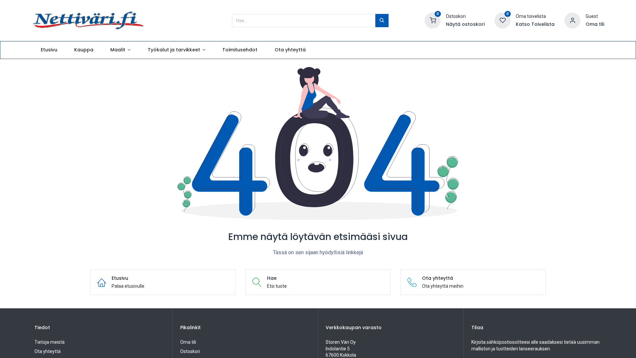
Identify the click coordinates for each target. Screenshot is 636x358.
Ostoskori (190, 351)
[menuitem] (49, 50)
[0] (433, 20)
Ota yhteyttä (47, 351)
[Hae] (382, 20)
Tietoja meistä (49, 342)
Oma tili (188, 342)
